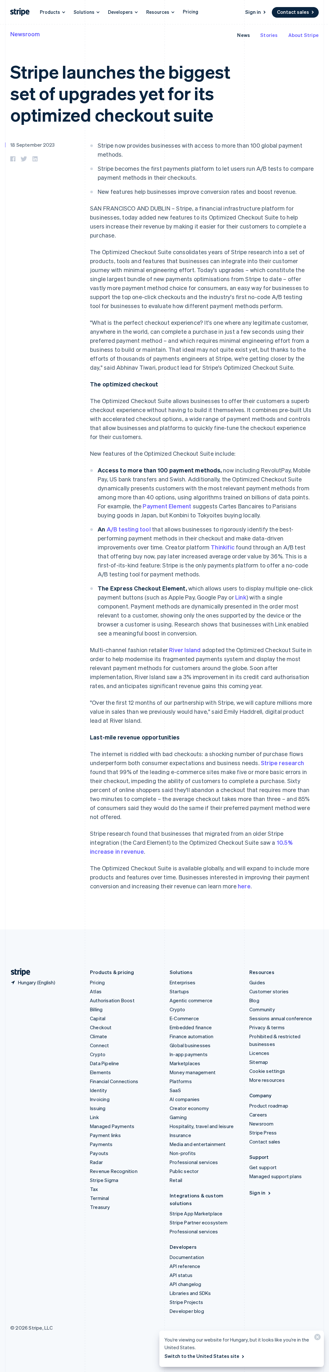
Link (240, 597)
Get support (263, 1167)
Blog (254, 1000)
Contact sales (293, 12)
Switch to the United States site (201, 1356)
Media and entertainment (198, 1144)
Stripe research (282, 762)
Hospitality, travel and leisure (202, 1126)
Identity (98, 1090)
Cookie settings (267, 1071)
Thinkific (223, 547)
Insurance (180, 1135)
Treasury (100, 1207)
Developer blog (187, 1311)
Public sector (184, 1171)
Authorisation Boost (112, 1000)
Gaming (178, 1117)
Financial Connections (114, 1081)
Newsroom (25, 34)
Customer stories (269, 991)
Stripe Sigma (104, 1180)
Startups (179, 991)
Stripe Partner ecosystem (198, 1222)
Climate (98, 1036)
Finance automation (192, 1036)
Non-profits (183, 1153)
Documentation (187, 1257)
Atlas (96, 991)
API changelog (185, 1284)
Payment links (105, 1135)
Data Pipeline (104, 1063)
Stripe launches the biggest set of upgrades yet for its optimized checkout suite (120, 93)
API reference (185, 1266)
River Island (184, 649)
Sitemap (258, 1062)
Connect (99, 1045)
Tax (94, 1189)
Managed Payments (112, 1126)
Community (262, 1009)
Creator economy (189, 1108)
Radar (96, 1162)
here (244, 886)
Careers (258, 1114)
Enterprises (182, 982)
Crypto (97, 1054)
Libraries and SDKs (190, 1293)
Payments (101, 1144)
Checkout (101, 1027)
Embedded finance (191, 1027)
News (243, 35)
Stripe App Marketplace (196, 1213)
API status (181, 1275)
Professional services (194, 1162)
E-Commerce (184, 1018)
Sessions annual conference (280, 1018)
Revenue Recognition (114, 1171)
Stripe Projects (186, 1302)
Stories (269, 35)
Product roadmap (268, 1105)
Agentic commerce (191, 1000)
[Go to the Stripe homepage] (18, 972)
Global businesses (190, 1045)
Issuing (97, 1108)
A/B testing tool (129, 529)
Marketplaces (185, 1063)
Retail (176, 1180)
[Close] (316, 1338)
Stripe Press (263, 1132)
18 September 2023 (32, 145)
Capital (97, 1018)
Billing (96, 1009)
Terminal (99, 1198)
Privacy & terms (267, 1027)
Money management (193, 1072)
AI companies (185, 1099)
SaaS (175, 1090)
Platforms (181, 1081)
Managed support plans (275, 1176)
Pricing (190, 11)
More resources (267, 1080)
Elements (100, 1072)
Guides (257, 982)
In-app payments (189, 1054)
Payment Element (167, 506)
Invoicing (100, 1099)
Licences (259, 1053)
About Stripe (303, 35)
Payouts (99, 1153)
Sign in (253, 12)
